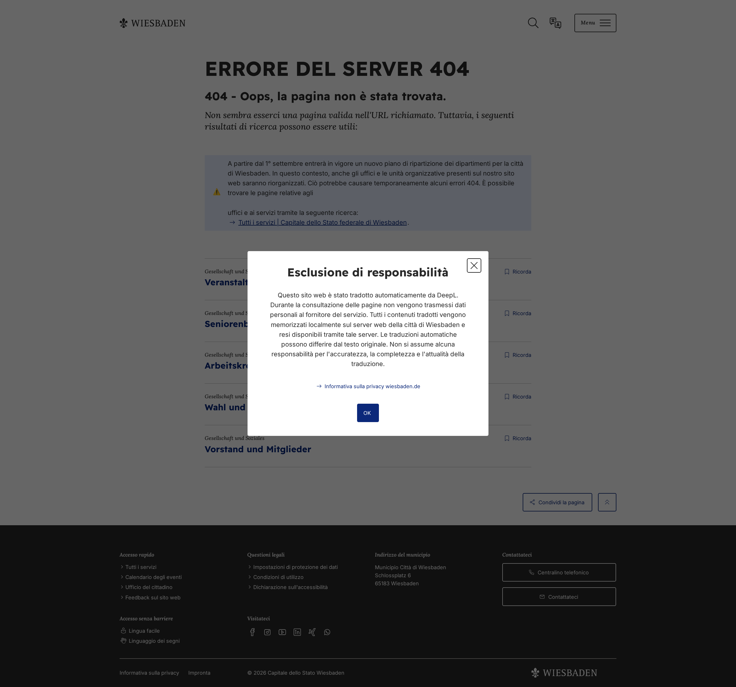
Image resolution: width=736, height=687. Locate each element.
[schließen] (474, 265)
